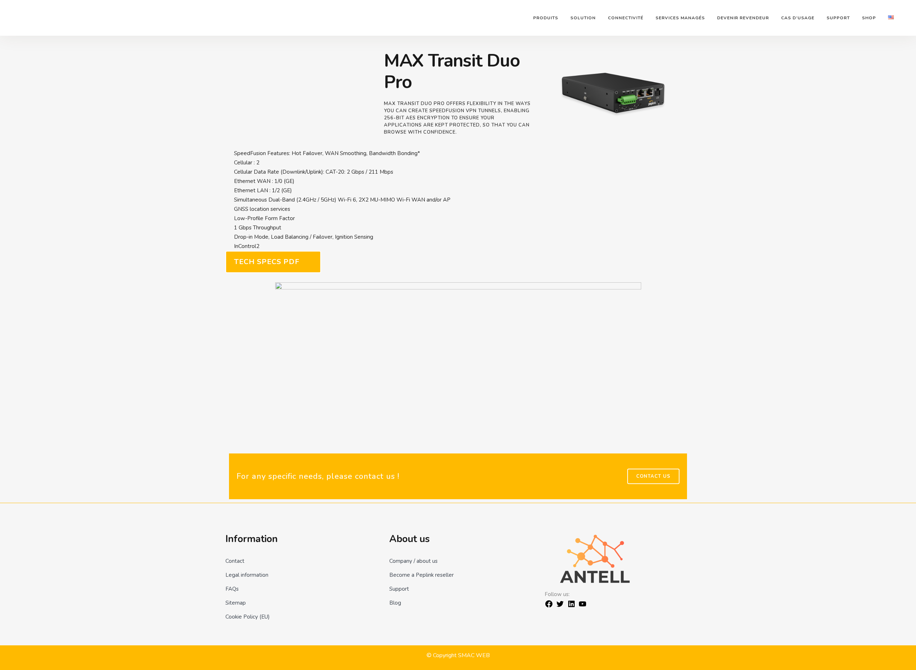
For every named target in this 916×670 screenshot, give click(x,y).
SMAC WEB (474, 655)
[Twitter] (560, 606)
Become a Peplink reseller (421, 575)
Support (399, 588)
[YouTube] (582, 606)
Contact (234, 561)
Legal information (246, 575)
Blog (395, 602)
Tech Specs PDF (266, 262)
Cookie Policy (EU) (247, 616)
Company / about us (413, 561)
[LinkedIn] (571, 606)
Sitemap (235, 602)
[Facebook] (549, 606)
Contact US (653, 476)
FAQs (232, 588)
